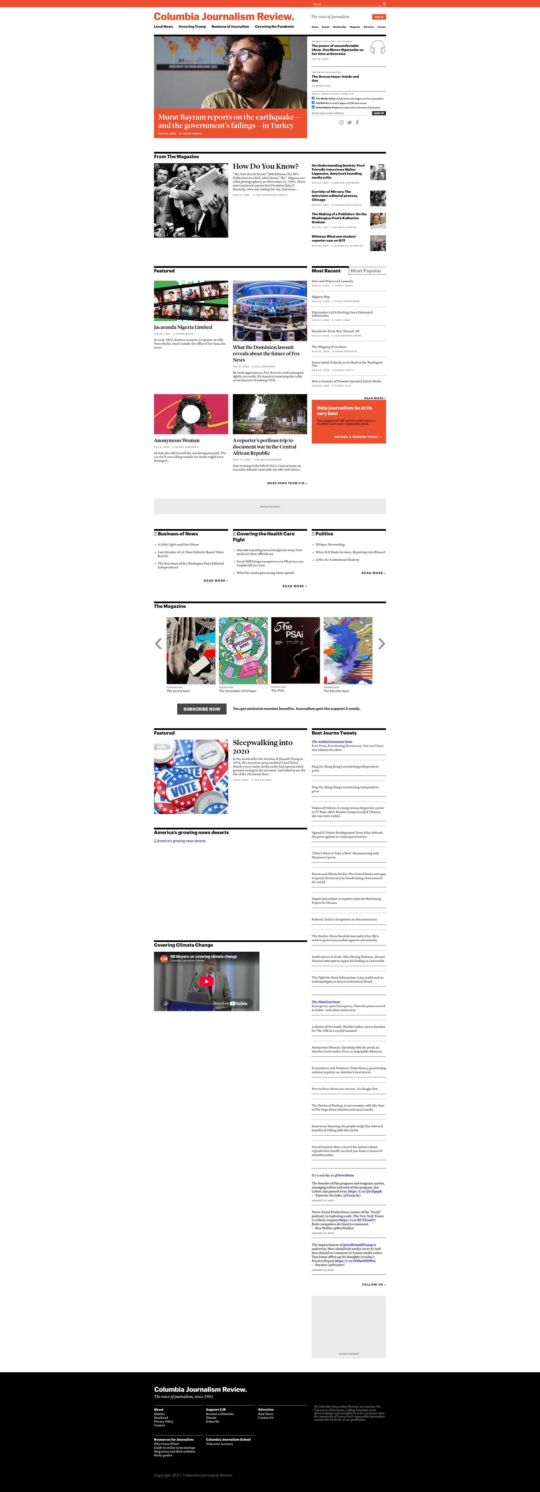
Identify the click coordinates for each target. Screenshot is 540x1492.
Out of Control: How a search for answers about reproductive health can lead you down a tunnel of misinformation (347, 1151)
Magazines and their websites (174, 1451)
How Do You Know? (265, 166)
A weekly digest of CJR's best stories (341, 103)
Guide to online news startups (174, 1448)
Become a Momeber (220, 1414)
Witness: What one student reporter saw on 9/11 (334, 238)
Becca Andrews (186, 447)
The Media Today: (326, 98)
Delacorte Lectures (219, 1444)
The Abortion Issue (326, 1002)
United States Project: (328, 107)
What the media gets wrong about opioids (265, 573)
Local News (163, 26)
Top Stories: (322, 103)
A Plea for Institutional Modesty (338, 560)
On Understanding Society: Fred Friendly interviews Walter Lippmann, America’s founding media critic (338, 171)
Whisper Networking (330, 544)
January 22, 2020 (323, 1233)
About (315, 27)
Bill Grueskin (265, 366)
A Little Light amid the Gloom (178, 544)
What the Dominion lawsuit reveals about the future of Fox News (266, 353)
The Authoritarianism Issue (332, 742)
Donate (325, 27)
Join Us (379, 17)
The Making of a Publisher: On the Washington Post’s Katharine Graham (339, 218)
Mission (159, 1414)
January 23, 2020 (323, 1200)
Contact (382, 27)
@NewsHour (344, 1175)
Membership (339, 27)
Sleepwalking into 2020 (263, 747)
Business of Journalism (230, 26)
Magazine (355, 27)
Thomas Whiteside (348, 205)
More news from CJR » (287, 483)
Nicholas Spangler (348, 245)
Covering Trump (192, 26)
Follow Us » (374, 1284)
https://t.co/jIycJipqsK (365, 1191)
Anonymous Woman (177, 440)
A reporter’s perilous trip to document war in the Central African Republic (264, 446)
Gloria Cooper (345, 227)
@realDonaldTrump (358, 1245)
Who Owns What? (166, 1444)
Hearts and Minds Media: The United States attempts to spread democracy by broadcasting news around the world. (349, 878)
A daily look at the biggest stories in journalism (350, 99)
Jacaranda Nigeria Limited (183, 327)
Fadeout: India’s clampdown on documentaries (344, 919)
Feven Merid (185, 333)
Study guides (163, 1455)
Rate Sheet (265, 1414)
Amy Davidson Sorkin (271, 195)
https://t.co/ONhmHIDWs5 (355, 1261)
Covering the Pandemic (274, 26)
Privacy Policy (164, 1421)
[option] (193, 655)
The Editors (262, 780)
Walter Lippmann (347, 182)
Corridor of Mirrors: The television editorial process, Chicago (335, 195)
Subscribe (213, 1421)
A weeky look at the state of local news (348, 108)
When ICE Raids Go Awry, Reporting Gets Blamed (350, 552)
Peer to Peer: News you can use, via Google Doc (345, 1089)
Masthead (161, 1418)
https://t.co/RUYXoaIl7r (357, 1220)
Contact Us (266, 1418)
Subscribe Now (202, 709)
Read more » (375, 398)
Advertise (369, 27)
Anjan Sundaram (269, 459)
